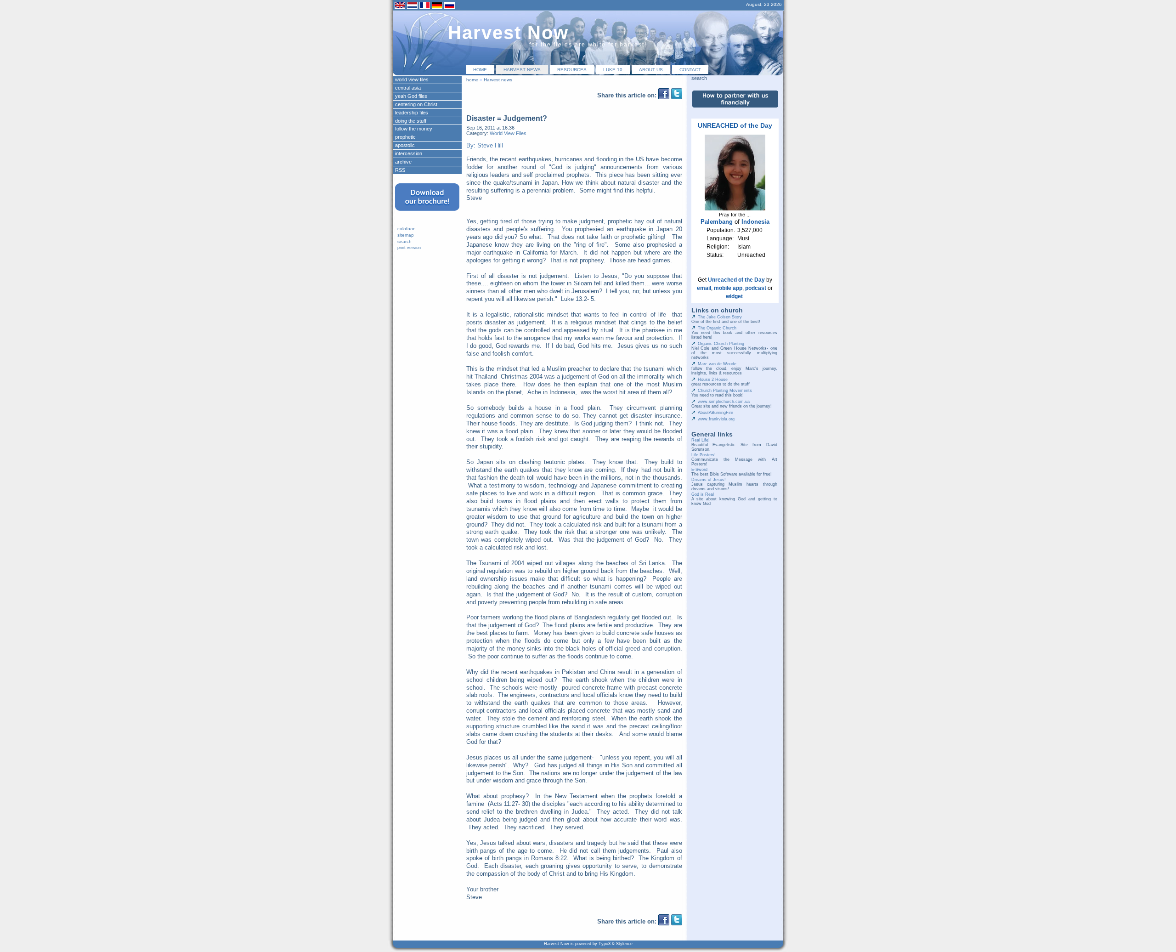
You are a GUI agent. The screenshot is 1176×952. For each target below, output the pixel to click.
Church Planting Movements (725, 390)
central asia (408, 88)
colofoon (406, 228)
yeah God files (411, 96)
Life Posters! (703, 455)
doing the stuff (410, 121)
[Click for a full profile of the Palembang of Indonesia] (735, 208)
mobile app (728, 288)
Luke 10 (612, 69)
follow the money (413, 128)
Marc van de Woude (717, 364)
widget (734, 296)
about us (651, 69)
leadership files (411, 112)
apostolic (405, 145)
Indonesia (755, 221)
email (704, 288)
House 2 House (713, 379)
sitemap (405, 235)
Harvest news (522, 69)
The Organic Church (717, 328)
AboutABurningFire (715, 412)
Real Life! (700, 440)
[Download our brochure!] (427, 213)
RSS (400, 170)
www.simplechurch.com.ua (724, 401)
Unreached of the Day (736, 280)
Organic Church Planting (721, 343)
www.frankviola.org (716, 419)
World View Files (508, 133)
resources (572, 69)
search (404, 241)
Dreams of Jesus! (708, 479)
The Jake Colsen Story (720, 317)
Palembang (717, 221)
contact (690, 69)
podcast (755, 288)
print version (409, 247)
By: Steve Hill (484, 145)
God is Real (702, 494)
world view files (412, 79)
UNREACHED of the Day (735, 125)
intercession (408, 153)
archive (403, 161)
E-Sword (699, 469)
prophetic (405, 137)
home (480, 69)
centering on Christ (416, 104)
